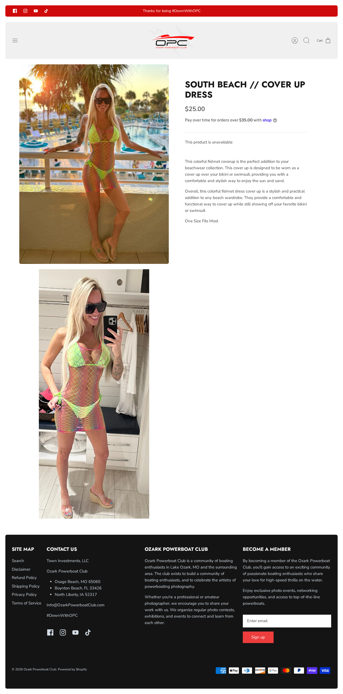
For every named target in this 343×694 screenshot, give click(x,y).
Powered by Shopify (72, 669)
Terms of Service (26, 603)
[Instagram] (25, 11)
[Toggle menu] (18, 40)
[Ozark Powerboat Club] (171, 40)
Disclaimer (21, 569)
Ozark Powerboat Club (40, 669)
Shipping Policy (26, 586)
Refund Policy (24, 577)
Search (18, 560)
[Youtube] (36, 11)
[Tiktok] (46, 11)
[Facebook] (15, 11)
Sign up (258, 637)
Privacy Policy (24, 594)
